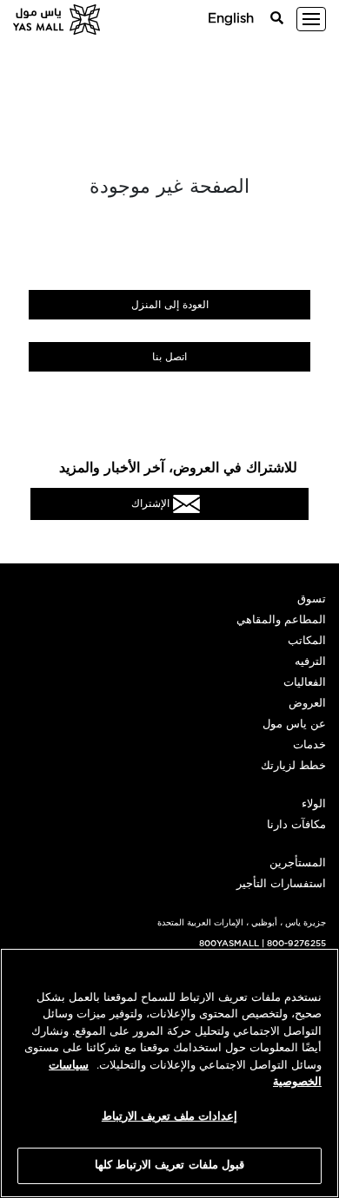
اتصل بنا (169, 357)
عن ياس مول (294, 724)
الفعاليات (304, 682)
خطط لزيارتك (293, 766)
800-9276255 (296, 943)
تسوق (311, 599)
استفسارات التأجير (281, 884)
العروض (307, 703)
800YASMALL (229, 943)
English (231, 18)
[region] (169, 1073)
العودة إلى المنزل (170, 305)
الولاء (314, 804)
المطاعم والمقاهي (281, 620)
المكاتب (307, 641)
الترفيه (310, 662)
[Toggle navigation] (311, 19)
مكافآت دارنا (296, 825)
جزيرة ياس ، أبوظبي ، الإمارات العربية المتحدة (241, 922)
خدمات (309, 745)
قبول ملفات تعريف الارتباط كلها (169, 1165)
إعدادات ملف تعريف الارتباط (169, 1116)
